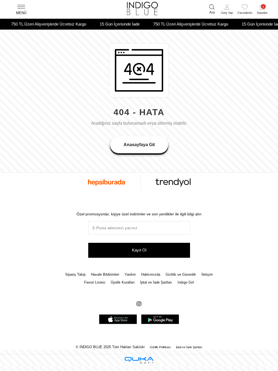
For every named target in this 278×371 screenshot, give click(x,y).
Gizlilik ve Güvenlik (181, 274)
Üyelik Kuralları (123, 282)
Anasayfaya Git (139, 144)
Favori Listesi (94, 282)
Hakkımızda (150, 274)
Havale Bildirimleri (105, 274)
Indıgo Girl (186, 282)
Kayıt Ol (139, 250)
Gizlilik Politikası (160, 347)
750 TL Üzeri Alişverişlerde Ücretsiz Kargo (45, 24)
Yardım (130, 274)
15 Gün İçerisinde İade (116, 24)
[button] (227, 10)
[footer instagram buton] (139, 304)
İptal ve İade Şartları (156, 282)
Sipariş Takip (75, 274)
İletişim (207, 274)
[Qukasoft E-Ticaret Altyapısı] (139, 360)
